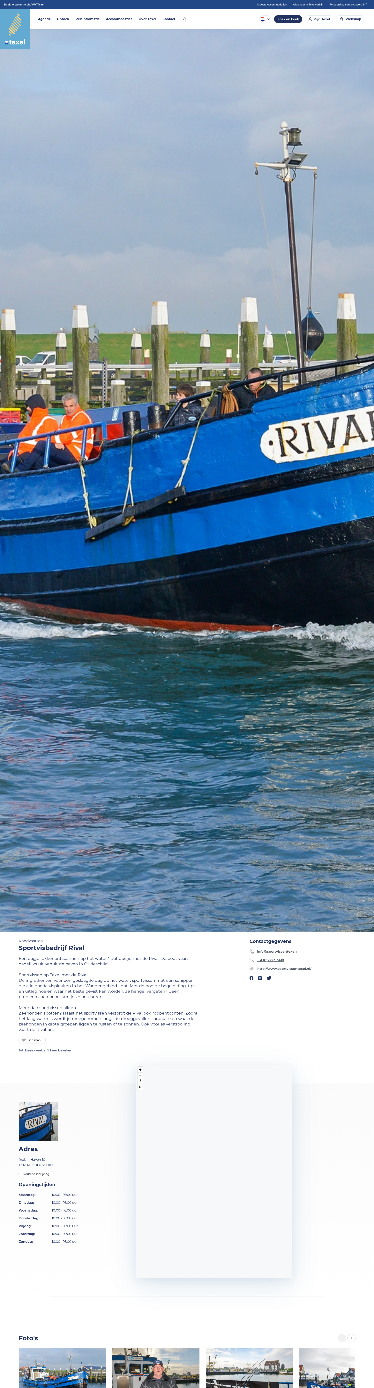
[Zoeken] (184, 19)
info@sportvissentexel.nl (278, 951)
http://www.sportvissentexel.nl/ (284, 969)
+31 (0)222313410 (270, 960)
